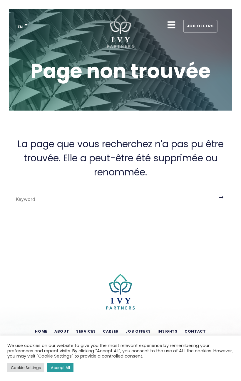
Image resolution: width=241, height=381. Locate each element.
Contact (195, 331)
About (61, 331)
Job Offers (200, 26)
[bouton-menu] (171, 25)
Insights (168, 331)
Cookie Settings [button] (26, 367)
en (20, 27)
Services (86, 331)
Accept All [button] (60, 367)
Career (110, 331)
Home (41, 331)
